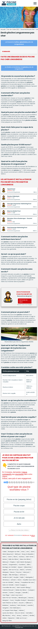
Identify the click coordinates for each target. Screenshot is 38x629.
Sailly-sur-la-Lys (21, 618)
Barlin (22, 577)
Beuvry (12, 572)
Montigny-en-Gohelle (9, 567)
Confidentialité (11, 535)
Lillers (28, 564)
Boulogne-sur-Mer (13, 551)
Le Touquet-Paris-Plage (10, 610)
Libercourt (26, 572)
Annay (19, 615)
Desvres (30, 598)
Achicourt (23, 575)
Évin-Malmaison (15, 608)
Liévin (32, 551)
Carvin (10, 557)
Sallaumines (27, 567)
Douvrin (21, 603)
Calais (4, 551)
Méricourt (5, 562)
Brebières (5, 605)
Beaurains (31, 600)
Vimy (13, 615)
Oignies (5, 570)
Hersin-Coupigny (20, 585)
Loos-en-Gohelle (8, 582)
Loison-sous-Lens (16, 595)
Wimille (32, 615)
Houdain (16, 577)
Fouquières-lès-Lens (27, 582)
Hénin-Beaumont (8, 554)
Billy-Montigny (13, 575)
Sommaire (6, 51)
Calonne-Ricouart (8, 590)
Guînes (11, 592)
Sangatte (5, 608)
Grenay (17, 582)
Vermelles (29, 613)
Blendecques (23, 598)
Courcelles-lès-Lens (9, 587)
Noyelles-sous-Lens (29, 580)
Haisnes (21, 610)
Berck (15, 557)
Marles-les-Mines (20, 590)
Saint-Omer (29, 557)
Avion (4, 557)
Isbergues (5, 572)
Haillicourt (29, 603)
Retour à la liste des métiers (20, 530)
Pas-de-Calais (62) (13, 29)
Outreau (21, 557)
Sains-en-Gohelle (8, 585)
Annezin (5, 592)
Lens (27, 551)
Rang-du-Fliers (7, 620)
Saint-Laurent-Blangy (23, 587)
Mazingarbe (29, 577)
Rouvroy (18, 572)
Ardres (4, 618)
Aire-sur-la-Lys (13, 570)
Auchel (5, 564)
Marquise (5, 600)
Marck (22, 570)
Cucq (11, 600)
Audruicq (13, 605)
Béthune (17, 554)
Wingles (5, 575)
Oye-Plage (6, 595)
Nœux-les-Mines (25, 559)
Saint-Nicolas (21, 605)
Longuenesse (13, 564)
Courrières (22, 564)
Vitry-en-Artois (19, 613)
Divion (19, 580)
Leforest (13, 580)
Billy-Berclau (6, 615)
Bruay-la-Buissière (27, 554)
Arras (22, 551)
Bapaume (11, 618)
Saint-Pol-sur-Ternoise (10, 598)
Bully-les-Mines (13, 559)
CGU (6, 535)
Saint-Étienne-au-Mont (10, 603)
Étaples (12, 562)
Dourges (18, 592)
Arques (20, 567)
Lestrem (25, 615)
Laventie (30, 605)
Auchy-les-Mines (8, 613)
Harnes (5, 559)
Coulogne (31, 590)
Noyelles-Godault (20, 600)
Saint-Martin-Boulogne (24, 562)
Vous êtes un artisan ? (32, 536)
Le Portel (28, 570)
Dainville (24, 592)
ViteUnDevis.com (25, 535)
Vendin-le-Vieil (7, 577)
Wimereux (6, 580)
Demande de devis (23, 301)
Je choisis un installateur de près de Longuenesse (19, 68)
